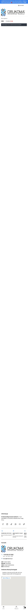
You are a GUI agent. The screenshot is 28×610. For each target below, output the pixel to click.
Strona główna (4, 18)
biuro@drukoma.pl (7, 558)
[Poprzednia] (1, 1)
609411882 (22, 5)
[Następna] (26, 1)
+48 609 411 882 (8, 555)
